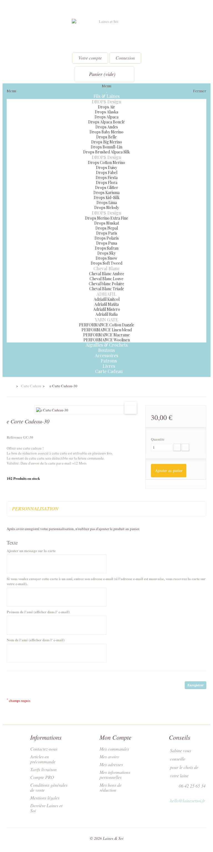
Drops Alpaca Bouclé (106, 122)
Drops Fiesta (107, 177)
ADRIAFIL (106, 294)
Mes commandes (114, 749)
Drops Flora (106, 182)
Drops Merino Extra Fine (106, 218)
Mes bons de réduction (110, 787)
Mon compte (115, 737)
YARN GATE (106, 319)
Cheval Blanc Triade (106, 288)
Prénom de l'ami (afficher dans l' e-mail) (38, 611)
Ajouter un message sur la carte (31, 550)
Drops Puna (106, 243)
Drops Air (106, 107)
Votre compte (90, 58)
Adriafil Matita (106, 304)
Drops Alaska (106, 112)
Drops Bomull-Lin (106, 147)
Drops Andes (106, 127)
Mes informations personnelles (115, 774)
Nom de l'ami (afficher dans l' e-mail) (36, 639)
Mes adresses (111, 764)
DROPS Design (106, 102)
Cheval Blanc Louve (106, 278)
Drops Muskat (106, 223)
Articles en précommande (42, 759)
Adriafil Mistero (106, 309)
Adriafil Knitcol (107, 299)
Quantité (157, 439)
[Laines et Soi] (106, 33)
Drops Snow (106, 258)
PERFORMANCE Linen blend (107, 329)
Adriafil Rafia (106, 314)
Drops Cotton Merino (106, 162)
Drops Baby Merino (106, 132)
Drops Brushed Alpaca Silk (106, 152)
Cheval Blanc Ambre (106, 273)
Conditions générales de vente (48, 787)
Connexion (125, 58)
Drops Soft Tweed (106, 263)
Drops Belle (106, 137)
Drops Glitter (106, 187)
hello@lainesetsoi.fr (187, 800)
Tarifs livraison (43, 769)
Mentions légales (44, 798)
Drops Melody (106, 207)
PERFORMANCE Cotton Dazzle (106, 324)
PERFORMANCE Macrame (106, 334)
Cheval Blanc (106, 268)
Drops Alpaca (106, 117)
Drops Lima (107, 202)
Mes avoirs (109, 756)
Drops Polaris (107, 238)
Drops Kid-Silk (107, 197)
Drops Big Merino (106, 142)
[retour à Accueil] (10, 386)
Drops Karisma (106, 192)
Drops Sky (106, 253)
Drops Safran (106, 248)
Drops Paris (106, 233)
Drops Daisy (106, 167)
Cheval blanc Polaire (106, 283)
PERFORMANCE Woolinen (106, 339)
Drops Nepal (106, 228)
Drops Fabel (106, 172)
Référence (14, 437)
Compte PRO (42, 777)
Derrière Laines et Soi (46, 808)
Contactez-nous (43, 749)
